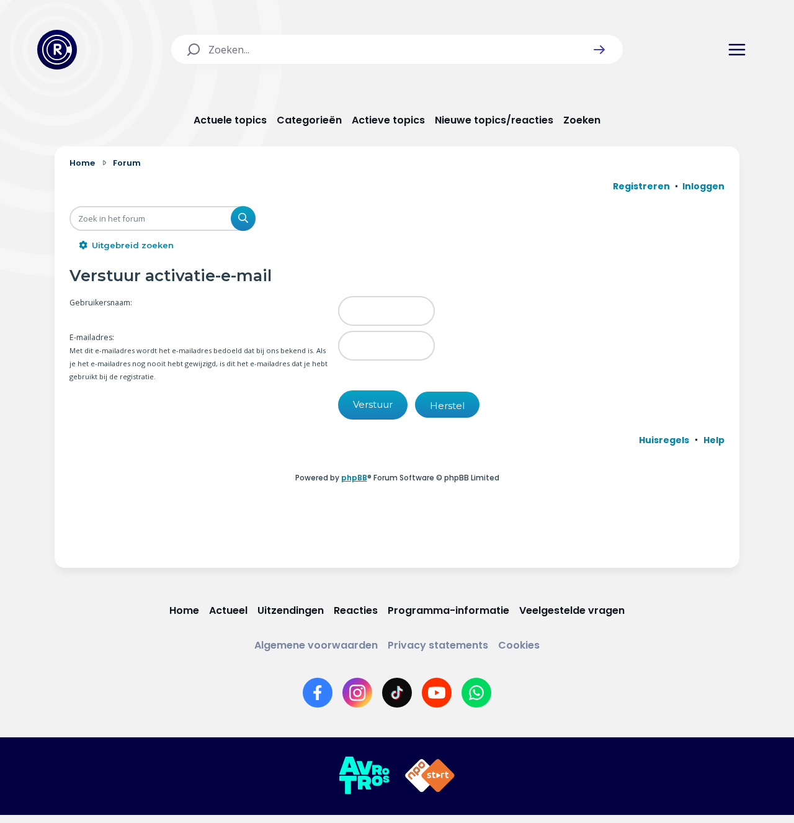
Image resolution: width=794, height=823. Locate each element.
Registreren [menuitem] (641, 186)
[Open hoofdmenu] (737, 50)
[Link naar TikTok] (397, 693)
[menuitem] (664, 440)
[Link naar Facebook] (317, 693)
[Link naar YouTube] (437, 693)
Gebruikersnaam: (100, 302)
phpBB (354, 477)
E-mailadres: (91, 337)
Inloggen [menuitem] (703, 186)
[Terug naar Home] (57, 50)
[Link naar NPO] (429, 775)
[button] (599, 49)
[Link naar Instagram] (357, 693)
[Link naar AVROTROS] (364, 776)
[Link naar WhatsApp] (476, 693)
